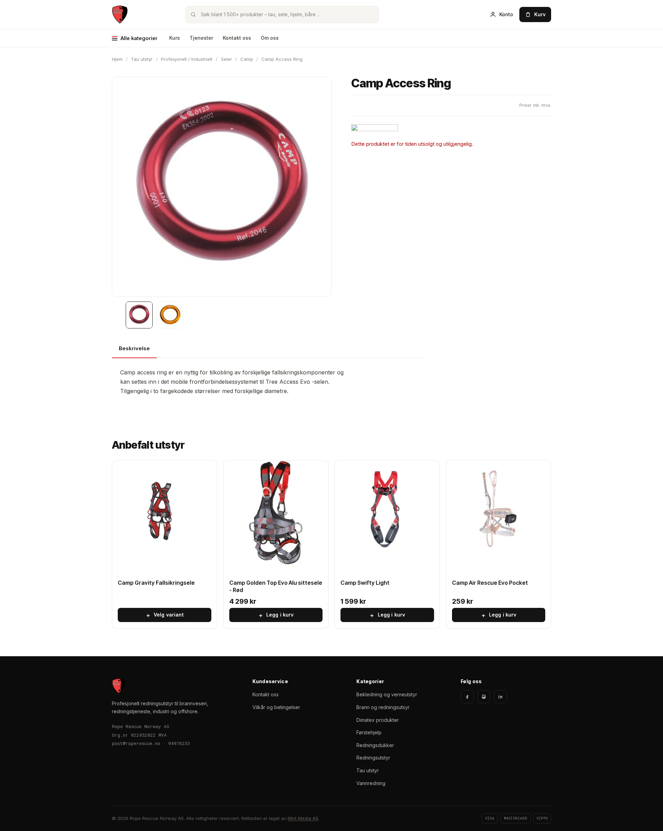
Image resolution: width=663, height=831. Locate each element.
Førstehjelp (369, 732)
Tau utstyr (142, 59)
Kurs (174, 38)
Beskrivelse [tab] (134, 348)
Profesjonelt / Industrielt (186, 59)
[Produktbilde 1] (139, 315)
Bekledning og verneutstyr (386, 694)
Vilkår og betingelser (276, 707)
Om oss (270, 38)
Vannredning (370, 783)
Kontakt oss (237, 38)
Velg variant (164, 615)
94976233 (179, 743)
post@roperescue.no (136, 743)
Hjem (117, 59)
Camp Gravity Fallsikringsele (156, 582)
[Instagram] (483, 696)
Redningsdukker (375, 745)
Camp (246, 59)
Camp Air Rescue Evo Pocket (490, 582)
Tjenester (201, 38)
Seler (226, 59)
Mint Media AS (303, 818)
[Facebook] (467, 696)
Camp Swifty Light (365, 582)
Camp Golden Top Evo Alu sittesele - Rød (275, 586)
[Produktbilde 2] (170, 315)
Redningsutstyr (373, 758)
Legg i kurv (276, 615)
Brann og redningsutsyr (383, 707)
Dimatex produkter (377, 720)
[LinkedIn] (500, 696)
